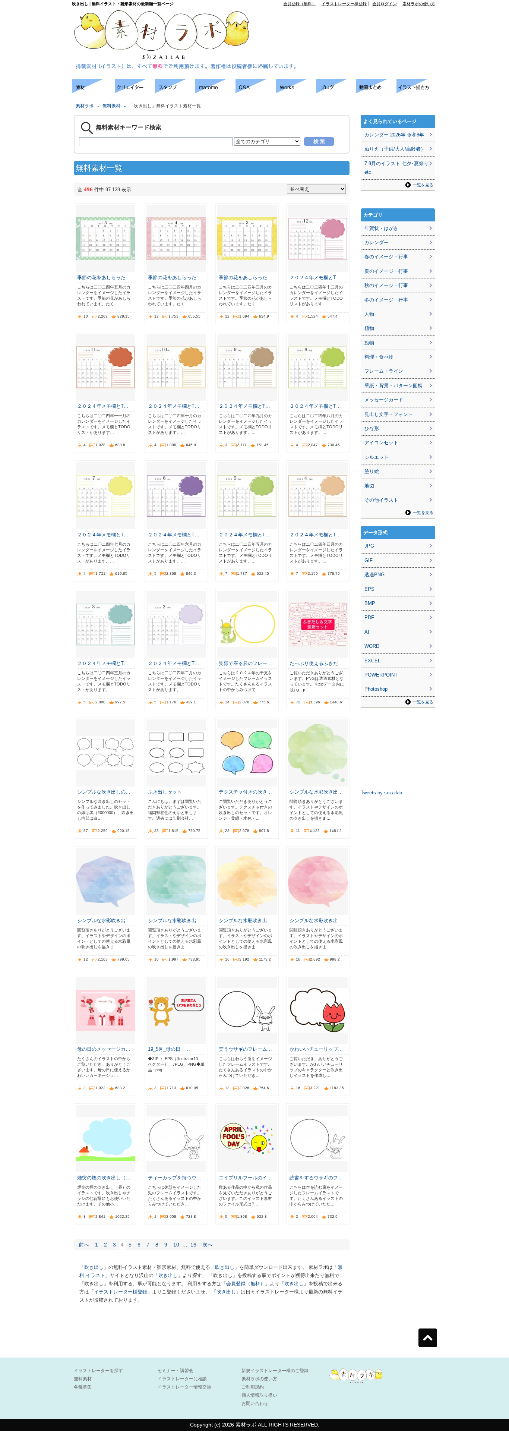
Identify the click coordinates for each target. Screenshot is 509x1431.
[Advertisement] (350, 23)
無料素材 (111, 105)
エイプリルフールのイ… (245, 1178)
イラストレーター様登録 (344, 3)
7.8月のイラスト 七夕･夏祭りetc (396, 168)
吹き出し (94, 1267)
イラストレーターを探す (98, 1370)
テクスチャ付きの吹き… (245, 792)
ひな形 (371, 428)
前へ (84, 1245)
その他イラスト (381, 500)
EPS (369, 589)
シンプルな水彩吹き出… (316, 792)
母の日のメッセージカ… (103, 1049)
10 (176, 1245)
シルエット (376, 457)
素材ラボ (85, 105)
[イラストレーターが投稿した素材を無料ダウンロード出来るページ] (93, 91)
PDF (369, 617)
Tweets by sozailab (381, 792)
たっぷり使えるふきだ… (316, 663)
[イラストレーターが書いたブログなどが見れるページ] (336, 91)
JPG (369, 546)
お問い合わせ (254, 1403)
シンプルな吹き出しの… (103, 792)
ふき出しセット (165, 792)
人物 (369, 314)
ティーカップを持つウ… (174, 1178)
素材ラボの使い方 (418, 3)
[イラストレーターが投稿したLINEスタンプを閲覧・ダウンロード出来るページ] (175, 91)
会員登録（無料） (299, 3)
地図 (369, 486)
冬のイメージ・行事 (386, 300)
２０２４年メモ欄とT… (315, 277)
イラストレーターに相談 (182, 1378)
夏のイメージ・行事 (386, 271)
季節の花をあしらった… (103, 277)
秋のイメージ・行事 (386, 285)
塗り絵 (371, 471)
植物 (369, 328)
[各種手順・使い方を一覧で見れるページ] (416, 91)
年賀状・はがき (381, 228)
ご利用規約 (252, 1387)
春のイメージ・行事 (386, 256)
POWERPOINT (381, 675)
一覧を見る (423, 185)
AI (366, 632)
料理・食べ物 (378, 357)
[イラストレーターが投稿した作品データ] (296, 91)
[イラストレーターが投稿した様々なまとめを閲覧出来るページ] (215, 91)
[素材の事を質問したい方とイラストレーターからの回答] (255, 91)
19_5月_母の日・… (169, 1049)
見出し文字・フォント (388, 414)
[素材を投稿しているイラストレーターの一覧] (135, 91)
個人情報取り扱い (259, 1395)
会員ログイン (384, 3)
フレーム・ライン (383, 371)
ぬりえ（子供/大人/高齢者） (395, 149)
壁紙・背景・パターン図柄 (393, 385)
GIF (368, 560)
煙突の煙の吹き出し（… (103, 1178)
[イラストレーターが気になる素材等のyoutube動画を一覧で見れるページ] (376, 91)
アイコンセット (381, 442)
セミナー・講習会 (175, 1370)
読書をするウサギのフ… (316, 1178)
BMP (369, 603)
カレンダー (376, 242)
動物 (369, 343)
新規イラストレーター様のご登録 (275, 1370)
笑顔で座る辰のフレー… (245, 663)
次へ (207, 1245)
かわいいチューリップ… (316, 1049)
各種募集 (83, 1387)
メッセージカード (383, 400)
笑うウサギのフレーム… (245, 1049)
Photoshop (376, 689)
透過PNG (374, 574)
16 (193, 1245)
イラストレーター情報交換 (184, 1387)
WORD (371, 646)
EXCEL (372, 661)
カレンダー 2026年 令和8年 (394, 135)
